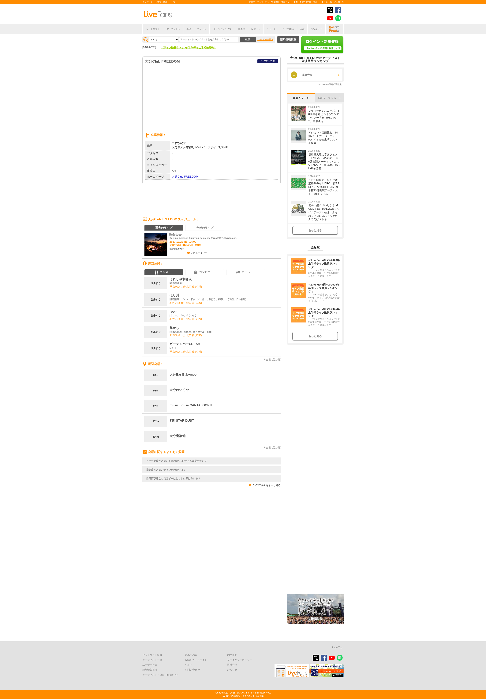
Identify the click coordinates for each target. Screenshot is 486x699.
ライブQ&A (288, 29)
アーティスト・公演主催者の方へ (160, 674)
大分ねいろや (179, 390)
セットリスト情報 (152, 654)
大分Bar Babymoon (184, 374)
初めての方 (191, 654)
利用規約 (232, 654)
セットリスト (153, 29)
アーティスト (173, 29)
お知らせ (232, 669)
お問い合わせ (192, 669)
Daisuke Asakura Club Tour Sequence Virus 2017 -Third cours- (203, 238)
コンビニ (205, 272)
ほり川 (174, 295)
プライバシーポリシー (239, 659)
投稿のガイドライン (196, 659)
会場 (188, 29)
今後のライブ (204, 227)
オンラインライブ (222, 29)
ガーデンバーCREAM (185, 344)
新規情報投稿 (288, 39)
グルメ (164, 272)
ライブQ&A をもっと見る (266, 485)
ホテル (246, 272)
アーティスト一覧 (152, 659)
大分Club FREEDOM (185, 176)
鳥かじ (174, 328)
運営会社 (232, 664)
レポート (255, 29)
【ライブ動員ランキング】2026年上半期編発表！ (188, 47)
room (174, 311)
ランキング (316, 29)
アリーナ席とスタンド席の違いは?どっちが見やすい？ (176, 460)
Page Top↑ (338, 647)
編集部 (241, 29)
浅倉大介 (175, 235)
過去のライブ (163, 227)
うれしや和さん (181, 279)
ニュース (271, 29)
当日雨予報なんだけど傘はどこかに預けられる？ (173, 478)
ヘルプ (188, 664)
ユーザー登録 (149, 664)
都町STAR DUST (182, 420)
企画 (302, 29)
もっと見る (315, 230)
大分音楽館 (178, 436)
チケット (201, 29)
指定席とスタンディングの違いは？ (166, 469)
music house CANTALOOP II (191, 405)
